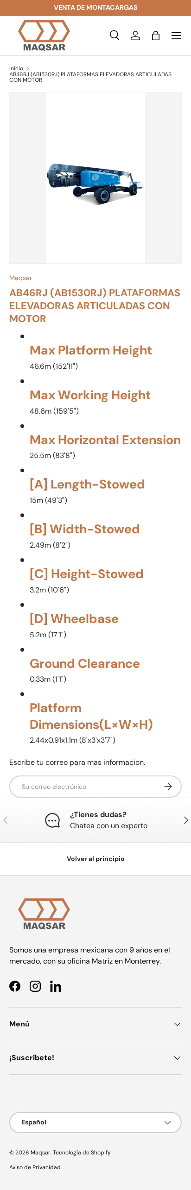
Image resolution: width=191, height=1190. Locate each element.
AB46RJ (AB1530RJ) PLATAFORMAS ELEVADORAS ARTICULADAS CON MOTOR (90, 77)
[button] (156, 35)
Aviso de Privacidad (35, 1167)
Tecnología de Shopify (82, 1152)
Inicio (16, 68)
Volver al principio (96, 858)
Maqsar (20, 278)
